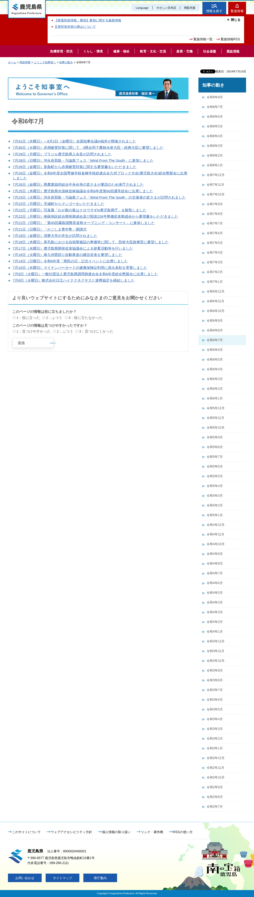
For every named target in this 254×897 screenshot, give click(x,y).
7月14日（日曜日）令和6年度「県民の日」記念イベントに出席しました (70, 261)
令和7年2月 (215, 272)
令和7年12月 (216, 175)
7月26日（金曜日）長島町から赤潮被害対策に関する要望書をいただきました (75, 167)
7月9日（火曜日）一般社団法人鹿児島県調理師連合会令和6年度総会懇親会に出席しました (85, 274)
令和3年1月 (215, 748)
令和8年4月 (215, 136)
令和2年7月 (215, 806)
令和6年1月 (215, 398)
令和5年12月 (216, 408)
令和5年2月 (215, 505)
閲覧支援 (189, 7)
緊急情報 (237, 11)
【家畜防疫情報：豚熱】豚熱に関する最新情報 (88, 20)
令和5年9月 (215, 437)
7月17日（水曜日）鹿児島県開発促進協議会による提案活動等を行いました (73, 248)
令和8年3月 (215, 145)
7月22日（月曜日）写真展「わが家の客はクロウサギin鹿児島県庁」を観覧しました (79, 210)
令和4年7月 (215, 573)
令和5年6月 (215, 466)
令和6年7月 (215, 340)
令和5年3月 (215, 495)
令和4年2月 (215, 622)
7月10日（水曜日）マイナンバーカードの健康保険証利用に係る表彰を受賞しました (80, 268)
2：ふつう (54, 318)
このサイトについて (26, 832)
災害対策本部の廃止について (75, 26)
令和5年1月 (215, 515)
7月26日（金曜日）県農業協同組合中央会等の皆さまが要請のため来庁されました (78, 185)
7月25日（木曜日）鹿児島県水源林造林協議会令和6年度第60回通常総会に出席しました (83, 191)
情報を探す (214, 11)
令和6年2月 (215, 388)
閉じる (236, 19)
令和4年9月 (215, 553)
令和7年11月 (215, 184)
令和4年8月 (215, 563)
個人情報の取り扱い (116, 832)
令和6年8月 (215, 330)
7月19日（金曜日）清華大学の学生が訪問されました (55, 236)
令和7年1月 (215, 281)
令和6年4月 (215, 369)
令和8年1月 (215, 165)
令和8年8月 (215, 97)
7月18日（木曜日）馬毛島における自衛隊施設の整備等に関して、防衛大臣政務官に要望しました (91, 242)
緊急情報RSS (230, 39)
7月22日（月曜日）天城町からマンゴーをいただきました (58, 204)
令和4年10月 (216, 544)
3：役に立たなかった (85, 318)
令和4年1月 (215, 631)
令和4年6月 (215, 583)
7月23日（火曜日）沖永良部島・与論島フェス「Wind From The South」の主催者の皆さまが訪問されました (99, 197)
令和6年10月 (216, 311)
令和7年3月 (215, 262)
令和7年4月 (215, 252)
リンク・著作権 (152, 832)
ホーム (12, 62)
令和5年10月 (216, 427)
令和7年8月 (215, 214)
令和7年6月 (215, 233)
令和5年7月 (215, 456)
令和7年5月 (215, 242)
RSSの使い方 (183, 832)
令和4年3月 (215, 612)
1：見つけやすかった (33, 331)
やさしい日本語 (166, 7)
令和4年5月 (215, 592)
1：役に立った (28, 318)
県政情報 (25, 62)
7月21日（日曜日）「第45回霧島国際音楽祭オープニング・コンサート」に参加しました (84, 223)
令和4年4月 (215, 602)
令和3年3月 (215, 728)
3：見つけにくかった (96, 331)
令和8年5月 (215, 126)
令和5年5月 (215, 476)
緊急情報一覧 (203, 39)
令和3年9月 (215, 670)
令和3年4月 (215, 719)
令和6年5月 (215, 359)
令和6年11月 (215, 301)
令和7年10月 (216, 194)
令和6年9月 (215, 320)
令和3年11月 (215, 651)
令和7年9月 (215, 204)
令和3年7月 (215, 690)
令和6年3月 (215, 379)
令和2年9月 (215, 787)
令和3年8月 (215, 680)
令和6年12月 (216, 291)
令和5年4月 (215, 486)
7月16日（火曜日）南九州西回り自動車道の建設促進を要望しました (67, 255)
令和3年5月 (215, 709)
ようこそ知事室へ (45, 62)
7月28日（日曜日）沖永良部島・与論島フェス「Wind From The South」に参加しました (83, 161)
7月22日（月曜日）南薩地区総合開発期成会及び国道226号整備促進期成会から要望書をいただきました (95, 216)
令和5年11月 (215, 418)
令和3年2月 (215, 738)
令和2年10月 (216, 777)
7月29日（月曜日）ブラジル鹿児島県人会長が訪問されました (62, 154)
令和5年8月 (215, 447)
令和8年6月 (215, 116)
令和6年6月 (215, 349)
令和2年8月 (215, 797)
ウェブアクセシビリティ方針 (71, 832)
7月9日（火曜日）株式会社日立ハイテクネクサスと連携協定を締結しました (74, 280)
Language (142, 7)
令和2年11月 (215, 767)
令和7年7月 (215, 223)
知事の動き (66, 62)
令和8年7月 (215, 107)
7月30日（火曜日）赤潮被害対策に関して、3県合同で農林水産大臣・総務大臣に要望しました (88, 148)
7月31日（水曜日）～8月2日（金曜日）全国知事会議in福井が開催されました (74, 141)
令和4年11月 (215, 534)
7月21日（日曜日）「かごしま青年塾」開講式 (50, 229)
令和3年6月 (215, 699)
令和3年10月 (216, 660)
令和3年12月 (216, 641)
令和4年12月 (216, 524)
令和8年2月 (215, 155)
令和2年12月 (216, 758)
